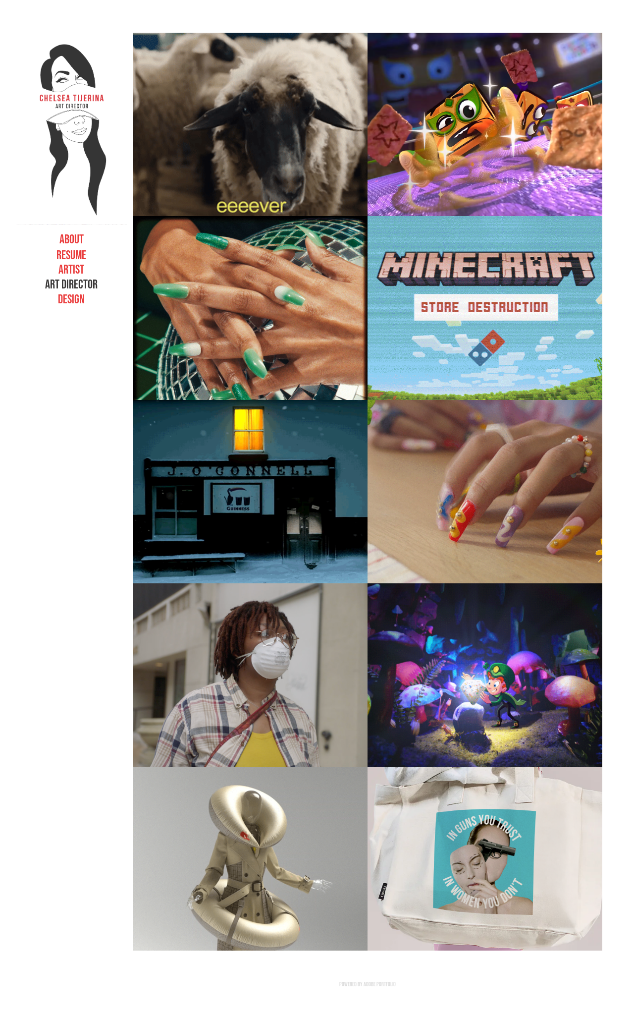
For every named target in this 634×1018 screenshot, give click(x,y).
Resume (71, 255)
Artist (71, 269)
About (71, 239)
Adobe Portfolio (380, 984)
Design (71, 299)
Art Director (71, 284)
